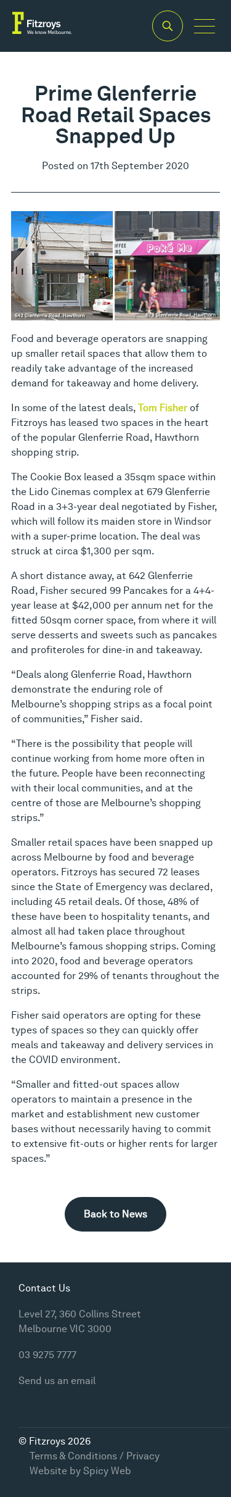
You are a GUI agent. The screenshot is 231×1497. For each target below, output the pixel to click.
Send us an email (56, 1380)
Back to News (115, 1214)
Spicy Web (107, 1471)
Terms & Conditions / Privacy (95, 1456)
